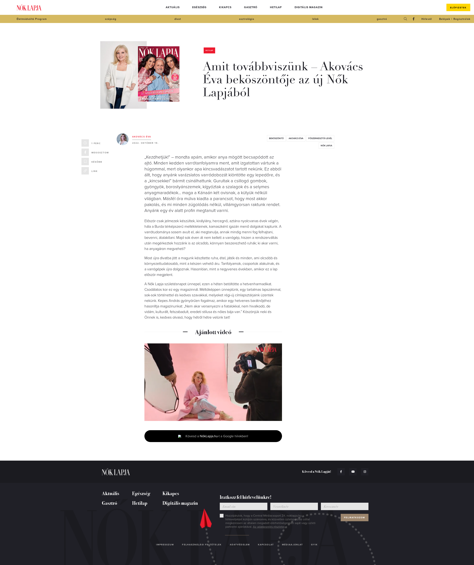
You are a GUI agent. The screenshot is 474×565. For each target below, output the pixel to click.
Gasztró (250, 7)
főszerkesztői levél (320, 138)
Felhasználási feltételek (201, 544)
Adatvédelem (240, 544)
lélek (315, 19)
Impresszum (165, 544)
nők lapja (326, 145)
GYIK (314, 544)
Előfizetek (458, 7)
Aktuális (173, 7)
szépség (110, 19)
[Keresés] (405, 19)
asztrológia (246, 19)
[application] (213, 382)
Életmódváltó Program (32, 19)
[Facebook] (414, 19)
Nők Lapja (29, 7)
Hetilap (276, 7)
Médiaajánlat (292, 544)
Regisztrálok (461, 19)
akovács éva (296, 138)
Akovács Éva (141, 136)
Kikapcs (225, 7)
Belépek (444, 19)
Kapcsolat (266, 544)
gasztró (382, 19)
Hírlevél (426, 19)
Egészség (199, 7)
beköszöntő (276, 138)
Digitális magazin (309, 7)
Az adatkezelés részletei (269, 527)
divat (177, 19)
